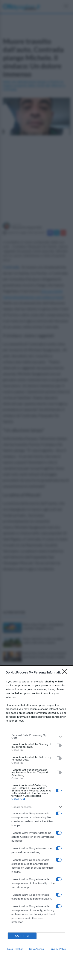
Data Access (36, 948)
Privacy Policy (58, 948)
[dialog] (36, 810)
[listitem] (36, 736)
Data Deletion (15, 948)
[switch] (59, 745)
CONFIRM (22, 935)
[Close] (65, 672)
